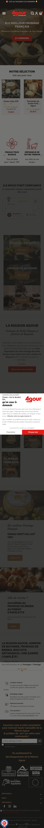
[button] (32, 13)
